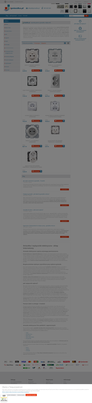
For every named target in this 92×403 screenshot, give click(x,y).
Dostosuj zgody (21, 395)
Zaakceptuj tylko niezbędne (9, 395)
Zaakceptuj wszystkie (31, 395)
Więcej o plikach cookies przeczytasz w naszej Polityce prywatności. (15, 392)
